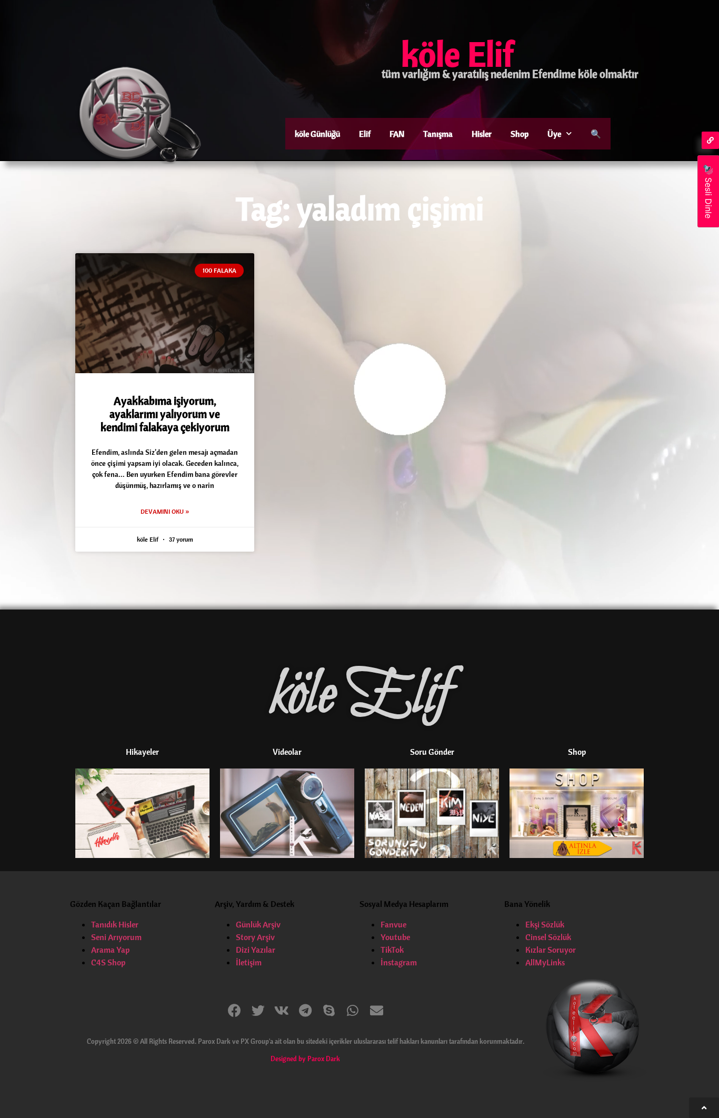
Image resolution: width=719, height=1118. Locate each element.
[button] (234, 1010)
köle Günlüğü (317, 133)
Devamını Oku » (165, 511)
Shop (519, 133)
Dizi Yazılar (255, 949)
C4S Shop (108, 962)
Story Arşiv (255, 937)
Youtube (395, 937)
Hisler (482, 133)
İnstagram (399, 962)
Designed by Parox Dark (305, 1058)
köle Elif (457, 54)
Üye (554, 133)
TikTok (392, 949)
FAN (397, 133)
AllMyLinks (545, 962)
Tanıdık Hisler (114, 924)
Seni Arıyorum (116, 937)
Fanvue (393, 924)
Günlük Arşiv (258, 924)
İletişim (249, 962)
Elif (365, 133)
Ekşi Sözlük (544, 924)
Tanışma (438, 133)
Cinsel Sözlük (548, 937)
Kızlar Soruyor (550, 949)
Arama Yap (110, 949)
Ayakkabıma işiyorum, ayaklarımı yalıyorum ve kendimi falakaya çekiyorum (165, 414)
